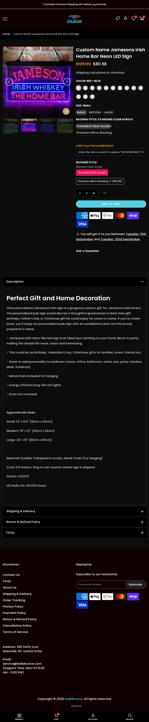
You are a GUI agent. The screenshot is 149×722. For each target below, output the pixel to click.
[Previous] (9, 81)
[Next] (67, 81)
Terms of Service (15, 632)
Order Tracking (14, 600)
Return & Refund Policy (20, 619)
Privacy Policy (13, 606)
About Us (9, 587)
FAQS (7, 581)
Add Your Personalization (94, 146)
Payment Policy (14, 613)
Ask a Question (87, 251)
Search (76, 706)
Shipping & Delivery (17, 594)
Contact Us (11, 575)
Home (6, 34)
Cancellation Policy (17, 626)
